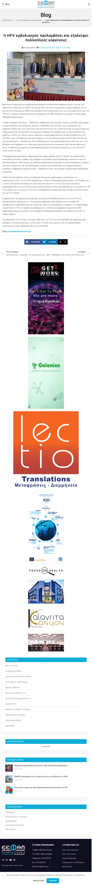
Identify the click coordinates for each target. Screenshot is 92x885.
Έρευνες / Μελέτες (12, 687)
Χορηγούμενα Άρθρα (13, 720)
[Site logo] (46, 4)
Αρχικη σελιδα (7, 20)
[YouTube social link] (10, 860)
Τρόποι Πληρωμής (69, 858)
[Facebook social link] (3, 860)
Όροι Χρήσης (67, 866)
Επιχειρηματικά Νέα (13, 671)
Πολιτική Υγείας (11, 665)
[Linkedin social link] (14, 860)
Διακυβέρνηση (11, 821)
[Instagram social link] (6, 860)
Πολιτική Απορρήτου (70, 850)
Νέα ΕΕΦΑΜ (9, 726)
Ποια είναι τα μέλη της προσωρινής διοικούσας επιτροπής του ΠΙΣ (41, 787)
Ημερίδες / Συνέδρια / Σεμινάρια (17, 709)
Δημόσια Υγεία (11, 704)
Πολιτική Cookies (69, 854)
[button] (33, 242)
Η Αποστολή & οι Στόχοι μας (16, 817)
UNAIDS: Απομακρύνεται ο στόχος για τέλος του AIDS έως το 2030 (40, 776)
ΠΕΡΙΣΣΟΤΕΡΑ (38, 881)
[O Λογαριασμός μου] (89, 4)
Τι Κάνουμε (9, 813)
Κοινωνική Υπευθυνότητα (15, 693)
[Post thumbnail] (9, 768)
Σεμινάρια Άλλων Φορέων (15, 715)
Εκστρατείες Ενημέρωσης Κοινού (18, 698)
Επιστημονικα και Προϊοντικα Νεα (29, 20)
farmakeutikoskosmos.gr (19, 231)
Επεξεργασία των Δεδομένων (73, 862)
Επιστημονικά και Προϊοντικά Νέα (54, 47)
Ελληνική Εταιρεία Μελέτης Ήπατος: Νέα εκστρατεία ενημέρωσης (41, 766)
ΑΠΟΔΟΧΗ (53, 881)
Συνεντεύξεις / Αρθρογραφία (16, 682)
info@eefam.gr (43, 866)
